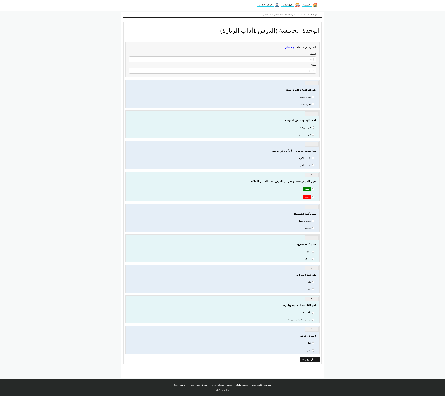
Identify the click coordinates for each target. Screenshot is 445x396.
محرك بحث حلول (198, 385)
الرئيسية (306, 4)
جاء (309, 282)
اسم (309, 350)
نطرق (308, 258)
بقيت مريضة (305, 221)
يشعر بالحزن (304, 165)
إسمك (313, 53)
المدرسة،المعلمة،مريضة (298, 319)
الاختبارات (302, 14)
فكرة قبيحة (305, 97)
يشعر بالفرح (305, 158)
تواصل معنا (179, 385)
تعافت (308, 228)
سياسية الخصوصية (261, 385)
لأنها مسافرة (305, 134)
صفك (313, 65)
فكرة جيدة (306, 104)
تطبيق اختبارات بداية (221, 385)
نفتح (309, 251)
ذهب (309, 289)
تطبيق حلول (242, 385)
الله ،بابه (307, 312)
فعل (309, 343)
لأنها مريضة (305, 127)
